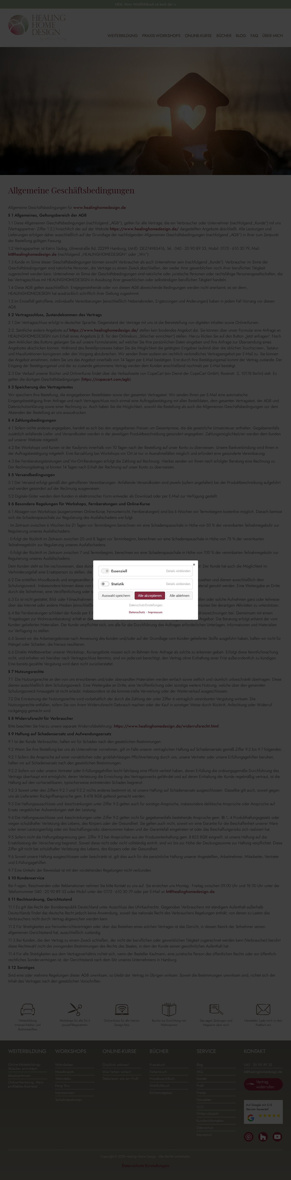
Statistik (117, 584)
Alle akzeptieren (150, 596)
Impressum (155, 612)
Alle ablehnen (179, 596)
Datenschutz (137, 612)
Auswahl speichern (116, 596)
